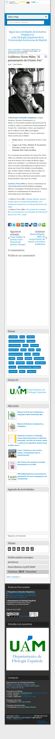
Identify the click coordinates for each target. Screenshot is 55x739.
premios (30, 363)
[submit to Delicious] (31, 224)
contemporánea (14, 345)
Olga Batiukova (24, 695)
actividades (13, 337)
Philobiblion (20, 363)
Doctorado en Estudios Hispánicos (23, 118)
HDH (38, 350)
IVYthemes (10, 719)
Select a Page (13, 17)
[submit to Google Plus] (18, 224)
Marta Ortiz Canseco (40, 693)
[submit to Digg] (26, 224)
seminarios (13, 371)
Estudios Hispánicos (26, 716)
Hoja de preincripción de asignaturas (22, 595)
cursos (25, 345)
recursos (12, 367)
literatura (36, 354)
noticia (11, 363)
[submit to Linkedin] (35, 224)
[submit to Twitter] (14, 224)
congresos (31, 341)
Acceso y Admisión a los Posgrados (21, 593)
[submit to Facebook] (9, 224)
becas (22, 337)
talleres (22, 371)
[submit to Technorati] (43, 224)
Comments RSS (43, 723)
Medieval (28, 358)
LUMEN (12, 358)
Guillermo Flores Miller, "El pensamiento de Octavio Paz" (25, 58)
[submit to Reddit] (39, 224)
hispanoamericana (15, 354)
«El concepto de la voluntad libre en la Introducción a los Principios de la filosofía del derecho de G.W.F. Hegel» (27, 212)
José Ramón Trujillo (29, 696)
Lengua (27, 354)
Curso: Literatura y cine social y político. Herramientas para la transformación (29, 452)
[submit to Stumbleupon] (22, 224)
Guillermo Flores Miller (16, 184)
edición (23, 350)
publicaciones (40, 363)
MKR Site (18, 719)
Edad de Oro (13, 350)
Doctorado (34, 345)
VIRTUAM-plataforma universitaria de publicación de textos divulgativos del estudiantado (32, 476)
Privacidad (24, 616)
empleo (31, 350)
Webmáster (41, 721)
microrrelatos (39, 358)
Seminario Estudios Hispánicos (29, 367)
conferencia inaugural (16, 341)
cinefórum (30, 337)
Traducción (32, 371)
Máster (19, 358)
